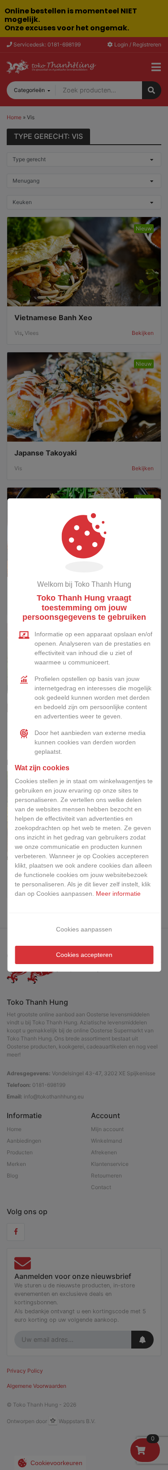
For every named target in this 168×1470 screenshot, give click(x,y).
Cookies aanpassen (84, 929)
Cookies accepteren (84, 954)
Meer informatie (118, 893)
